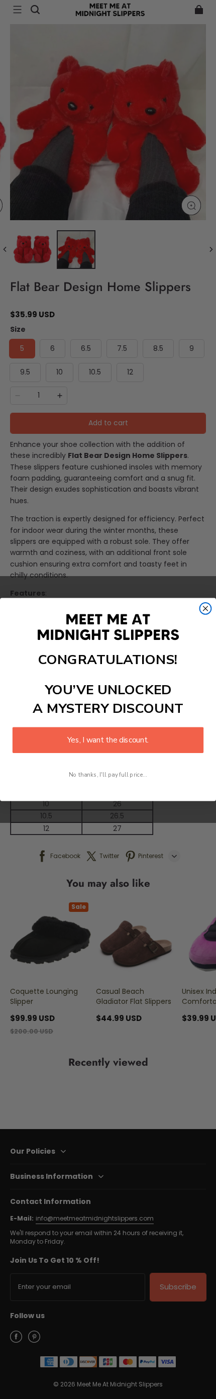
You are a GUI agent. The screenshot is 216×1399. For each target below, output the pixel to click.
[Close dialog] (205, 608)
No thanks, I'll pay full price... (108, 774)
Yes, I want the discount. (108, 740)
